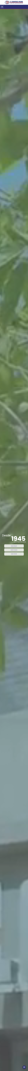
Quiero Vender (14, 553)
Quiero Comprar (14, 550)
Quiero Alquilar (14, 546)
